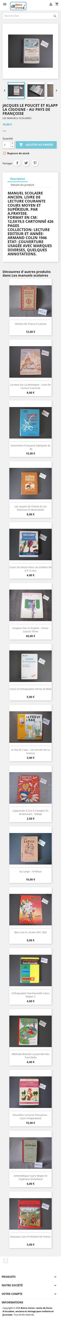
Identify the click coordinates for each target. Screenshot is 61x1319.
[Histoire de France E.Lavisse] (30, 301)
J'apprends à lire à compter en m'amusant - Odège (30, 812)
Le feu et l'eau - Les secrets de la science (30, 751)
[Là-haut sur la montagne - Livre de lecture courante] (30, 361)
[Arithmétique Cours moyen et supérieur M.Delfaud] (30, 1153)
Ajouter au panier (36, 145)
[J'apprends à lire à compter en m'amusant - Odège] (30, 787)
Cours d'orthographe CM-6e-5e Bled (30, 689)
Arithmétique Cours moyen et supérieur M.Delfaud (30, 1177)
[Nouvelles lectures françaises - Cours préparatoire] (30, 1092)
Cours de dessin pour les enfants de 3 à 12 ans (30, 569)
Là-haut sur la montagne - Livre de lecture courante (30, 386)
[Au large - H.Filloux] (30, 848)
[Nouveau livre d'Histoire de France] (30, 1213)
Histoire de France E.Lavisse (30, 323)
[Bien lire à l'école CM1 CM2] (30, 909)
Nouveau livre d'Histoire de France (30, 1236)
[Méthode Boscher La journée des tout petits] (30, 1031)
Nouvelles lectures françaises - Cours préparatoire (30, 1116)
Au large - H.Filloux (30, 871)
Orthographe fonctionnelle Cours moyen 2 (31, 995)
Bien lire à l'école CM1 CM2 (30, 932)
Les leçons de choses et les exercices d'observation (31, 508)
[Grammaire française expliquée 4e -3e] (30, 422)
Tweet (26, 163)
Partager (17, 163)
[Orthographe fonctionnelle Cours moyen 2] (30, 970)
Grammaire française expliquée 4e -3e (30, 447)
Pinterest (35, 163)
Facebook (5, 1261)
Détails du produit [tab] (22, 184)
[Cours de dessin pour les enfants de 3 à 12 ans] (30, 544)
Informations (12, 1302)
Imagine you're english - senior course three (30, 629)
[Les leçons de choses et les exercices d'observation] (30, 483)
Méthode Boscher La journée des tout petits (30, 1055)
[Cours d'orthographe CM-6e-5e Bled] (30, 666)
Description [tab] (17, 178)
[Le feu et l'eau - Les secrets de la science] (30, 727)
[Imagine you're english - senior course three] (30, 605)
